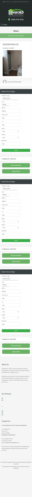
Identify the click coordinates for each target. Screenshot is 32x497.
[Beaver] (10, 104)
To (2, 121)
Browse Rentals (16, 165)
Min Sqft (4, 140)
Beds (3, 128)
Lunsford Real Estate (15, 82)
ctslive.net (16, 468)
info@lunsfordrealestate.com (20, 2)
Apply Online (16, 171)
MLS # (3, 108)
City (3, 101)
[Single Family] (10, 98)
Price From (5, 114)
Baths (3, 134)
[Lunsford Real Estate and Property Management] (16, 12)
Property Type (6, 95)
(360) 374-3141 (17, 19)
